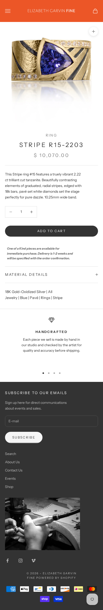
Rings (45, 298)
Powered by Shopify (56, 578)
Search (10, 454)
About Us (12, 462)
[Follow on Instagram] (20, 560)
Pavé (34, 298)
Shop (9, 486)
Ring (51, 135)
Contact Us (13, 470)
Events (10, 478)
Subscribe (23, 437)
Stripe (57, 298)
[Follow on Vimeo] (33, 560)
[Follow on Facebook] (7, 560)
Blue (23, 298)
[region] (51, 340)
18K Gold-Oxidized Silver (25, 292)
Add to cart (51, 231)
